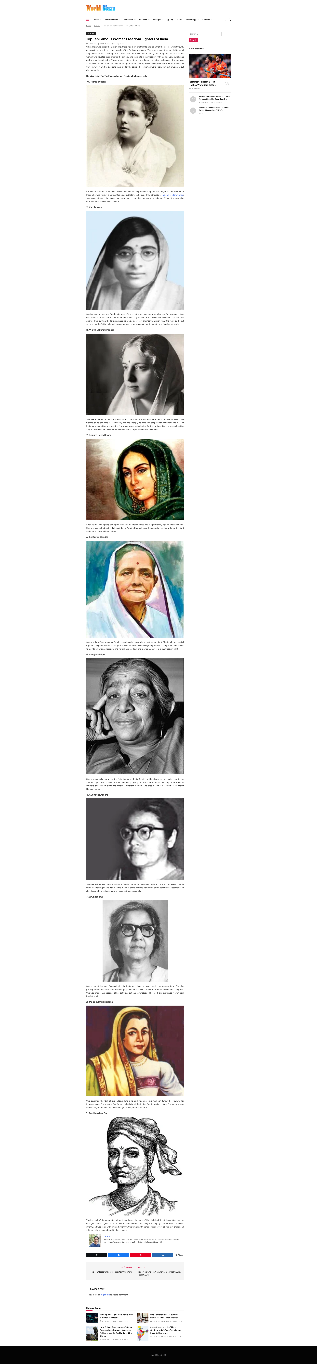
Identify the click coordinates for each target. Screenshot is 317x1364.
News (96, 19)
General (91, 33)
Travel (179, 19)
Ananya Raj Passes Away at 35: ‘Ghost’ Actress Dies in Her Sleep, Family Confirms (215, 99)
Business (143, 19)
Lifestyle (157, 19)
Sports (170, 19)
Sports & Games (195, 88)
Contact (206, 19)
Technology (191, 19)
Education (128, 19)
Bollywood (204, 102)
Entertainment (111, 19)
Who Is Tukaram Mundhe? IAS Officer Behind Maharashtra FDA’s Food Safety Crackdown (214, 110)
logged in (105, 1294)
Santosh (92, 44)
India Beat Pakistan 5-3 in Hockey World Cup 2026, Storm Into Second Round (202, 84)
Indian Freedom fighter (172, 195)
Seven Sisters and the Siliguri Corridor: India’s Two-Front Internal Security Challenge (166, 1330)
